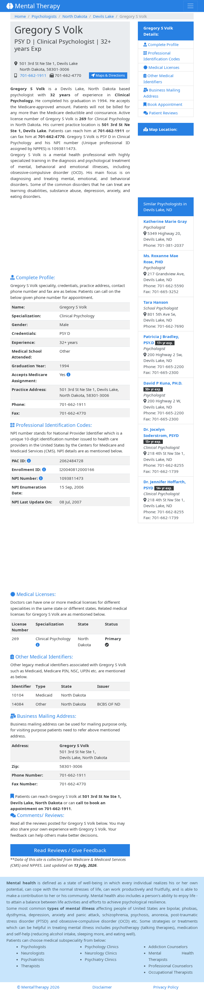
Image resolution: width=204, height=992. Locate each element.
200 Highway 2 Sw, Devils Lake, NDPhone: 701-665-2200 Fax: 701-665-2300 (165, 354)
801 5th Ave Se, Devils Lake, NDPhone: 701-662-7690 (163, 314)
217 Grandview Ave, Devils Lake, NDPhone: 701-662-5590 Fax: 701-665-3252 (165, 273)
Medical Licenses (163, 67)
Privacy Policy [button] (165, 987)
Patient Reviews (163, 112)
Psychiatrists (32, 959)
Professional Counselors (170, 965)
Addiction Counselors (168, 946)
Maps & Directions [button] (110, 75)
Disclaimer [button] (102, 987)
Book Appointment (164, 104)
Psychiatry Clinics (100, 959)
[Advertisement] (70, 236)
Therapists (30, 965)
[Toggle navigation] (190, 6)
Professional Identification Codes (161, 56)
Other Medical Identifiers (158, 78)
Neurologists (32, 953)
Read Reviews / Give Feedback (70, 850)
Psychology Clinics (101, 946)
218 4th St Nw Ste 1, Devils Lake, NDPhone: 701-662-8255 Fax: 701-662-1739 (165, 450)
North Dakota (74, 16)
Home (20, 16)
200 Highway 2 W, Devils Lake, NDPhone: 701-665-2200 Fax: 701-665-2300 (165, 401)
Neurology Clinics (101, 953)
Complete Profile (162, 44)
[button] (68, 374)
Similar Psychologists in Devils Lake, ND (165, 206)
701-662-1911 (32, 75)
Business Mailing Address (161, 93)
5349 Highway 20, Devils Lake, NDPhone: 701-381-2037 (165, 233)
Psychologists (44, 16)
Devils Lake (103, 16)
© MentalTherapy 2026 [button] (38, 987)
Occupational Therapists (170, 972)
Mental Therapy (36, 6)
